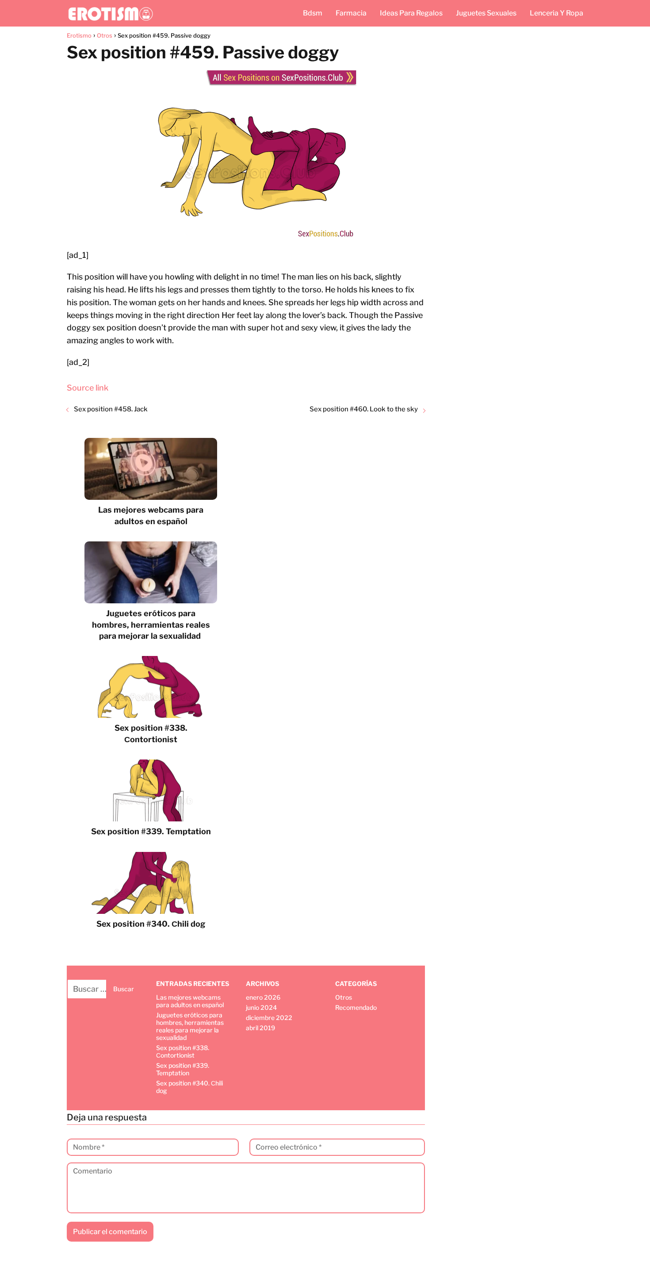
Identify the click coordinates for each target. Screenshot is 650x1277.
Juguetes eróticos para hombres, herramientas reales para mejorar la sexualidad (190, 1026)
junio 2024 (261, 1007)
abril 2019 (260, 1028)
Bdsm (312, 13)
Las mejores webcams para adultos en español (190, 1001)
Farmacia (351, 13)
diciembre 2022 (269, 1017)
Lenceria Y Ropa (556, 13)
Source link (87, 387)
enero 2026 (263, 997)
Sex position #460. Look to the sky (364, 409)
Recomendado (356, 1007)
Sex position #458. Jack (111, 409)
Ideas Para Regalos (411, 13)
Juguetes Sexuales (486, 13)
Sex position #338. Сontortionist (182, 1051)
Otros (343, 997)
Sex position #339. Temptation (182, 1069)
